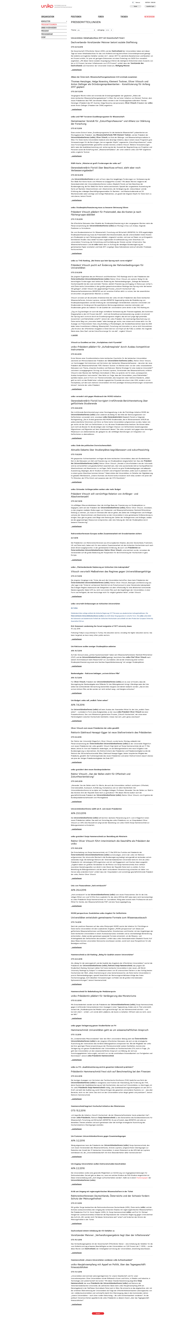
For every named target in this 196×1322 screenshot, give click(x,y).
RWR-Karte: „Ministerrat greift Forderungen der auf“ (96, 163)
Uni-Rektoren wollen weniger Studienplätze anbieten (93, 646)
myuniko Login (150, 6)
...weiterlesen (76, 70)
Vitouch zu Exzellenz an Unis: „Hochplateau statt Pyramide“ (96, 342)
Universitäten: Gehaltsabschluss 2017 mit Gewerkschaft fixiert (98, 38)
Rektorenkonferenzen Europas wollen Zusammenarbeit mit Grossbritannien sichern (106, 534)
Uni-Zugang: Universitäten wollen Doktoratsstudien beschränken (98, 1164)
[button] (66, 21)
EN (153, 2)
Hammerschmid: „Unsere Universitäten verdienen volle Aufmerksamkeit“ (102, 1260)
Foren (101, 16)
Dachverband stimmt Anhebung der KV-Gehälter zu (93, 1231)
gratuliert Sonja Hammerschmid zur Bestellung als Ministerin (99, 836)
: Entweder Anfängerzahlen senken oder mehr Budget (96, 489)
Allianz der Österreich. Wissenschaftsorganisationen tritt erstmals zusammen (104, 77)
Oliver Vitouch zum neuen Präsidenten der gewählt (95, 728)
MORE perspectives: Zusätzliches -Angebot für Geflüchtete (98, 913)
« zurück (74, 335)
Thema (73, 30)
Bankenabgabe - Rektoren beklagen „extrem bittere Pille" (95, 673)
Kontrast (138, 2)
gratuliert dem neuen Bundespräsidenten (90, 769)
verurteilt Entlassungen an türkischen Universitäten (95, 604)
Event (43, 37)
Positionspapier (142, 1178)
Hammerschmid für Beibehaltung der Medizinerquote (93, 991)
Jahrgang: (100, 30)
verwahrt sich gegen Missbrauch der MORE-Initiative (96, 396)
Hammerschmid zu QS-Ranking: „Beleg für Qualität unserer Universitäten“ (102, 955)
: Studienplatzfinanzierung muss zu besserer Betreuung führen (99, 207)
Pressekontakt (47, 34)
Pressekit (45, 31)
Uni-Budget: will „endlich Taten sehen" (89, 700)
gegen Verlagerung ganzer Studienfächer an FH (93, 1025)
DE (147, 2)
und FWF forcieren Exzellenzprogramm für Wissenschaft (97, 117)
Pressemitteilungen (49, 24)
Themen (124, 16)
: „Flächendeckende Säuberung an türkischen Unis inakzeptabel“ (100, 567)
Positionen (76, 16)
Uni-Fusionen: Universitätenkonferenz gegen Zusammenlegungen (98, 1136)
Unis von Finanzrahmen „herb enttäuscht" (88, 885)
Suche (135, 6)
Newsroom (149, 16)
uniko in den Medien (48, 27)
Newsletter (45, 21)
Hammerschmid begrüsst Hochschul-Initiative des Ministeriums (98, 1106)
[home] (56, 6)
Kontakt (98, 1313)
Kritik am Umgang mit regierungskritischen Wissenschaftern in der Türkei (102, 1191)
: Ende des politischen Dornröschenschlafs (91, 445)
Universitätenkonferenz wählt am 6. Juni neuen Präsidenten (96, 809)
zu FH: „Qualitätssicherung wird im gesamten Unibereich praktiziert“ (102, 1067)
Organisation (47, 16)
